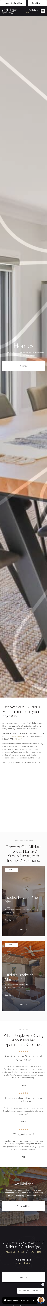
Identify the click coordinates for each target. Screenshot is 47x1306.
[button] (34, 1300)
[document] (23, 653)
